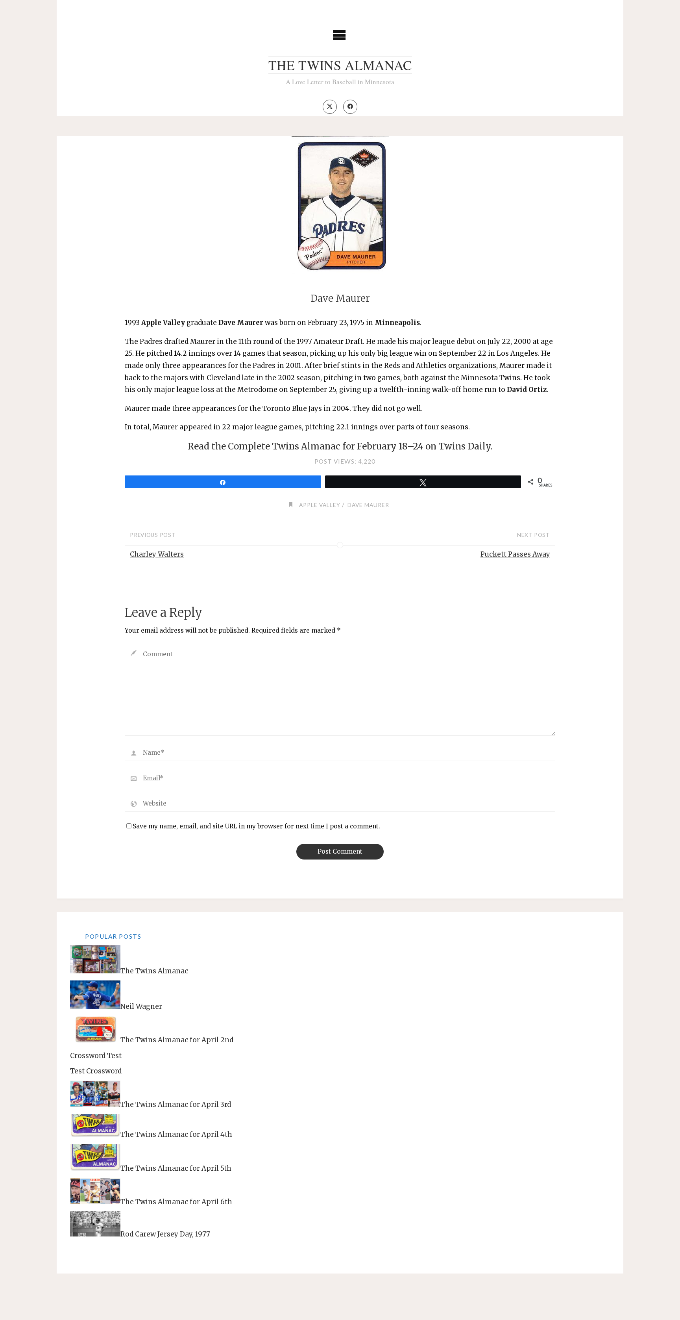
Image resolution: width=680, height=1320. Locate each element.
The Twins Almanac (340, 65)
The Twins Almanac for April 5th (175, 1168)
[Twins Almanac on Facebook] (350, 107)
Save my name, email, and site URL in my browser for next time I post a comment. (256, 826)
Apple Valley (319, 504)
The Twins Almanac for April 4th (176, 1134)
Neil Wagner (141, 1006)
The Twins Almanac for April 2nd (176, 1040)
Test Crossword (96, 1071)
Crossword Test (96, 1055)
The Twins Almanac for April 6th (176, 1201)
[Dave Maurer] (340, 205)
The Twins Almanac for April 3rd (175, 1104)
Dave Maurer (368, 504)
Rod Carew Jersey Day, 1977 (165, 1234)
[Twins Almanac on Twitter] (330, 107)
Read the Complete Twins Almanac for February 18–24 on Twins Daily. (340, 446)
